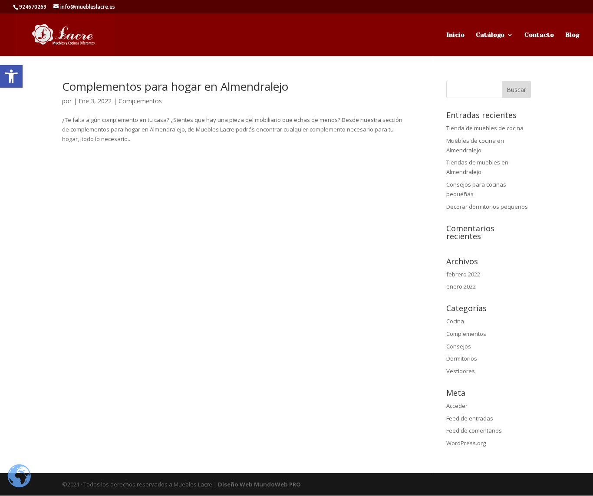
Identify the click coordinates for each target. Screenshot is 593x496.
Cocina (455, 321)
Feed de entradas (469, 418)
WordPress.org (466, 443)
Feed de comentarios (474, 430)
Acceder (457, 406)
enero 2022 (461, 286)
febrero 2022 (463, 274)
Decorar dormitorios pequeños (487, 206)
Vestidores (460, 371)
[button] (11, 76)
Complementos (140, 101)
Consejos (458, 346)
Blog (572, 35)
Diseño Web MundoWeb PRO (259, 484)
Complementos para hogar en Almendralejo (175, 86)
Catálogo (490, 35)
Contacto (539, 35)
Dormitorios (461, 358)
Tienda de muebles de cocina (485, 128)
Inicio (455, 35)
